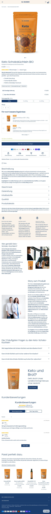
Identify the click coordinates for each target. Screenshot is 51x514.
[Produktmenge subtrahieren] (3, 107)
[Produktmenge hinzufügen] (8, 107)
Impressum (4, 506)
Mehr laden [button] (25, 445)
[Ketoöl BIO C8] (31, 473)
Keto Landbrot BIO (19, 481)
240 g (9, 101)
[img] (5, 420)
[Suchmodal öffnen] (45, 2)
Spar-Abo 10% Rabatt (9, 94)
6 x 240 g (41, 101)
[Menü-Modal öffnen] (2, 2)
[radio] (3, 90)
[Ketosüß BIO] (7, 473)
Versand (12, 159)
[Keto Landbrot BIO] (19, 473)
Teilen (5, 163)
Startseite (4, 6)
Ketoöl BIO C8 (32, 481)
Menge (3, 104)
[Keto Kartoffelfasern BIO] (43, 473)
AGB (8, 506)
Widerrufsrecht (18, 506)
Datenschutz (11, 506)
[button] (5, 69)
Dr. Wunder (12, 505)
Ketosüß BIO (7, 481)
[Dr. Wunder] (25, 2)
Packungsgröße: (7, 98)
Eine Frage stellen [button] (34, 411)
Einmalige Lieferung (9, 90)
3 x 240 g (25, 101)
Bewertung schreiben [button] (17, 411)
